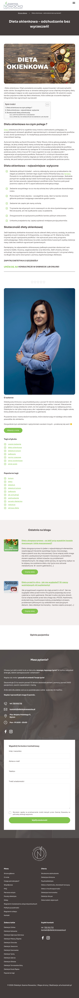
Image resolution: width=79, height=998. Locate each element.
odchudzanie (13, 498)
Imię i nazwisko (15, 751)
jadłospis (12, 454)
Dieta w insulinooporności (50, 889)
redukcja (11, 505)
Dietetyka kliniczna (48, 877)
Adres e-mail (14, 761)
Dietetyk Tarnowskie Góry (13, 965)
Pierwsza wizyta (9, 892)
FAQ (5, 889)
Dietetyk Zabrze (10, 958)
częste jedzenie (14, 444)
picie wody (12, 464)
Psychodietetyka (47, 881)
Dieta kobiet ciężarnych (49, 900)
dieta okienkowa (15, 447)
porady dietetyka (15, 501)
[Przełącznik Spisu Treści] (46, 104)
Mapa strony (43, 985)
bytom (10, 478)
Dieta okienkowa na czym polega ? (19, 107)
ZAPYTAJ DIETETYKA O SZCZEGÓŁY (24, 114)
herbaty (67, 174)
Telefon (12, 771)
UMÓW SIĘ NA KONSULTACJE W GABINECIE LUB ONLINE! (31, 117)
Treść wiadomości (16, 781)
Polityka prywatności (11, 908)
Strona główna (22, 13)
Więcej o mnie (13, 430)
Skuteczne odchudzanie (50, 873)
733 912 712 (17, 703)
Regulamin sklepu (10, 911)
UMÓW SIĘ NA (11, 267)
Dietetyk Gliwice (10, 962)
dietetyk (11, 485)
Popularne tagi (9, 973)
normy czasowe (14, 457)
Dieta (6, 130)
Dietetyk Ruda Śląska (11, 969)
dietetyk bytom (14, 451)
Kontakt (7, 915)
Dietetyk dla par (47, 896)
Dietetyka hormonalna (49, 892)
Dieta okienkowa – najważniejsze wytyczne (23, 110)
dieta (10, 482)
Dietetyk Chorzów (10, 942)
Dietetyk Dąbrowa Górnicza (14, 935)
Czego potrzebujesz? (11, 881)
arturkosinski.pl (65, 985)
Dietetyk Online (9, 927)
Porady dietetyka (10, 896)
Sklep (6, 900)
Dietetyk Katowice (10, 931)
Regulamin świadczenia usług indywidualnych (20, 904)
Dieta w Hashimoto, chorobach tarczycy (55, 885)
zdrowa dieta (13, 508)
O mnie (6, 877)
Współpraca (8, 885)
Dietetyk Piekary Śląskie (12, 939)
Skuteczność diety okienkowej (18, 113)
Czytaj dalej (30, 572)
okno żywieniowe (15, 461)
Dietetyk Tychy (9, 954)
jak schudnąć (13, 495)
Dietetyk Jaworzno (11, 946)
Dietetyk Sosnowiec (11, 950)
